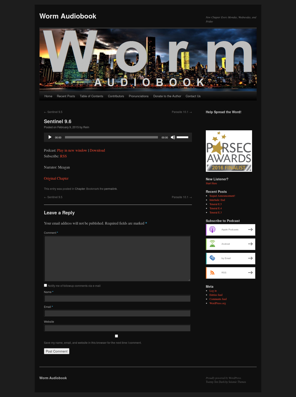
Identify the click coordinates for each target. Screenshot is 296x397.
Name (48, 292)
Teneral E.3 (216, 212)
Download (97, 150)
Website (49, 321)
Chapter (80, 189)
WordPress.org (218, 303)
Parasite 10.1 (182, 112)
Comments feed (218, 299)
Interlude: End (217, 200)
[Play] (50, 137)
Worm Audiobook (67, 16)
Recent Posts (66, 96)
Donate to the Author (167, 96)
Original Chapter (56, 178)
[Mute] (173, 137)
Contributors (116, 96)
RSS (63, 155)
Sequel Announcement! (222, 195)
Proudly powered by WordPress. (224, 378)
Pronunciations (139, 96)
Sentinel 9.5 (53, 112)
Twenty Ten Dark (215, 382)
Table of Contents (91, 96)
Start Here (211, 183)
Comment (51, 232)
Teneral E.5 (216, 204)
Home (48, 96)
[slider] (183, 137)
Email (48, 307)
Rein (86, 127)
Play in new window (72, 150)
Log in (213, 290)
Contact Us (193, 96)
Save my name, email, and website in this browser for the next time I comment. (93, 342)
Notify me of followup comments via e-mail (74, 286)
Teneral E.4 (216, 208)
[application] (118, 137)
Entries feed (216, 295)
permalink (110, 189)
